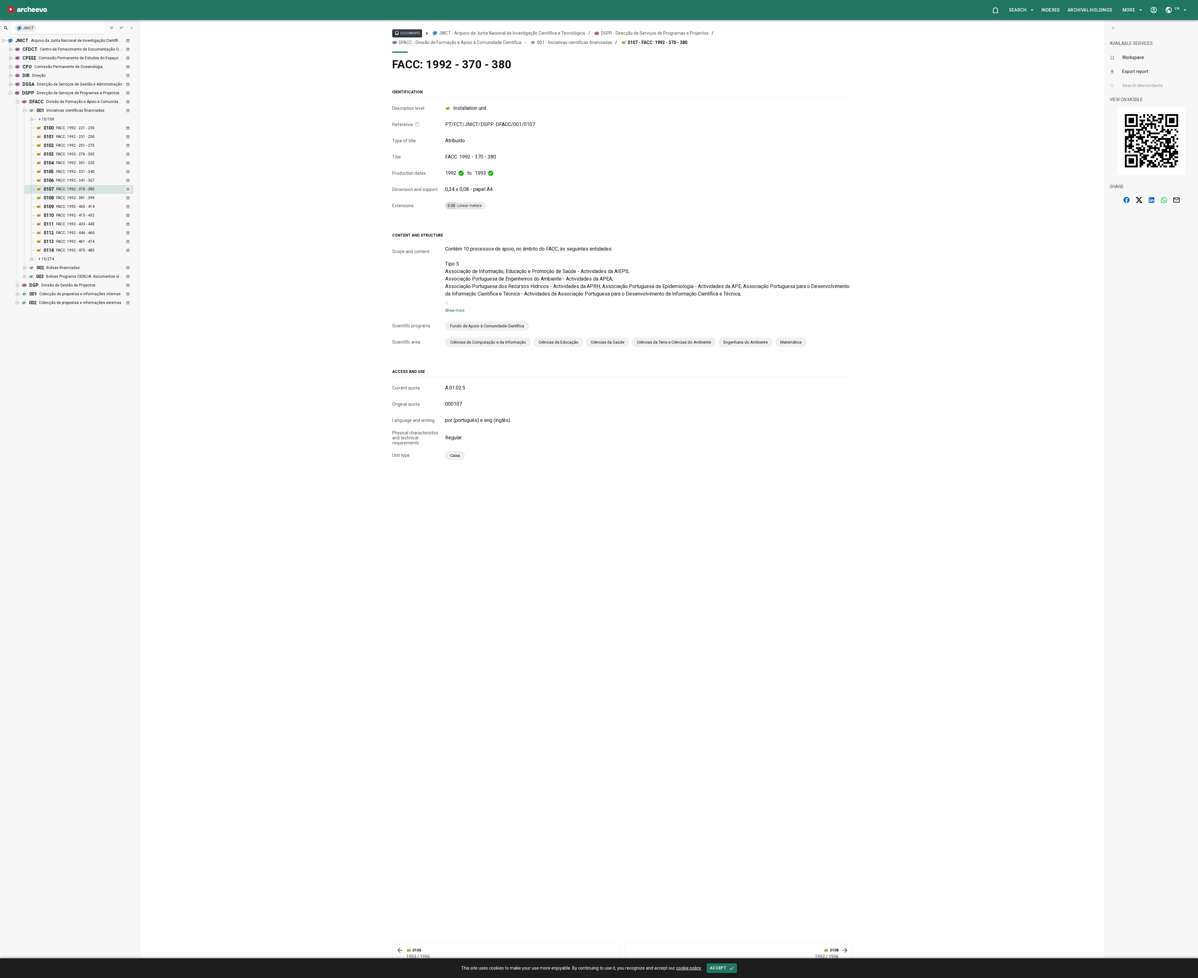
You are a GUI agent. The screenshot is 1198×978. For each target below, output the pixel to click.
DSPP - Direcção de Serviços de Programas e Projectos (655, 33)
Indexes (1050, 9)
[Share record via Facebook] (1126, 200)
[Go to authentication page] (1153, 10)
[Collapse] (132, 28)
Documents (407, 33)
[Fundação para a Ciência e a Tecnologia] (27, 11)
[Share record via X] (1139, 200)
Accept (718, 968)
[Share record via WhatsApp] (1164, 200)
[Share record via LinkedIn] (1151, 200)
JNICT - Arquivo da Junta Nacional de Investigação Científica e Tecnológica (512, 33)
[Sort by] (112, 28)
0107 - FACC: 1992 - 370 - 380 (657, 42)
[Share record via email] (1176, 200)
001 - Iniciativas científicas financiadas (574, 42)
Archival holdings (1090, 9)
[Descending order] (122, 28)
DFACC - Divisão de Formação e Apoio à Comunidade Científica (460, 42)
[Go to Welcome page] (995, 10)
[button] (1020, 10)
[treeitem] (85, 189)
